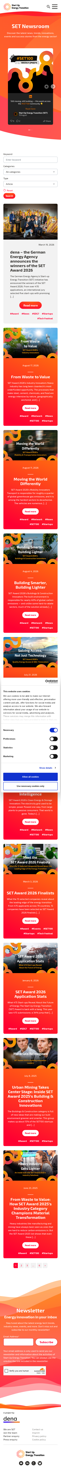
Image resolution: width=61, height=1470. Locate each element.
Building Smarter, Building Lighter (30, 585)
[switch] (54, 739)
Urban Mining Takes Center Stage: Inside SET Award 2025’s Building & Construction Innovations (30, 1096)
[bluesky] (40, 1462)
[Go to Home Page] (30, 1453)
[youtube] (21, 1462)
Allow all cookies (30, 777)
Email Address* (11, 1336)
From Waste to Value (30, 376)
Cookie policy (39, 1439)
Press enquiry (10, 1439)
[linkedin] (28, 1462)
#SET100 (26, 103)
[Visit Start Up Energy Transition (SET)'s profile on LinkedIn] (15, 114)
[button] (8, 86)
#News (25, 313)
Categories (8, 166)
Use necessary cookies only (30, 786)
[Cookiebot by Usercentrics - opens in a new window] (45, 681)
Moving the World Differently (30, 481)
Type (5, 178)
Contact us (37, 1429)
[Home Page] (16, 6)
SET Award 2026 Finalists (30, 892)
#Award (14, 313)
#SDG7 (35, 313)
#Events (36, 928)
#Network (36, 415)
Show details (45, 768)
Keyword (7, 154)
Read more (30, 305)
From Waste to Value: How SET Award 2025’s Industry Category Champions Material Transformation (31, 1208)
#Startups (47, 313)
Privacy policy (39, 1436)
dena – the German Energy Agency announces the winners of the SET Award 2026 (27, 261)
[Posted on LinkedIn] (30, 96)
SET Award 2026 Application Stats (30, 994)
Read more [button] (30, 109)
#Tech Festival (45, 318)
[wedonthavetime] (34, 1462)
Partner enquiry (11, 1436)
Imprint (36, 1432)
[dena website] (11, 1417)
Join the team (10, 1432)
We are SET (9, 1429)
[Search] (48, 6)
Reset (10, 190)
